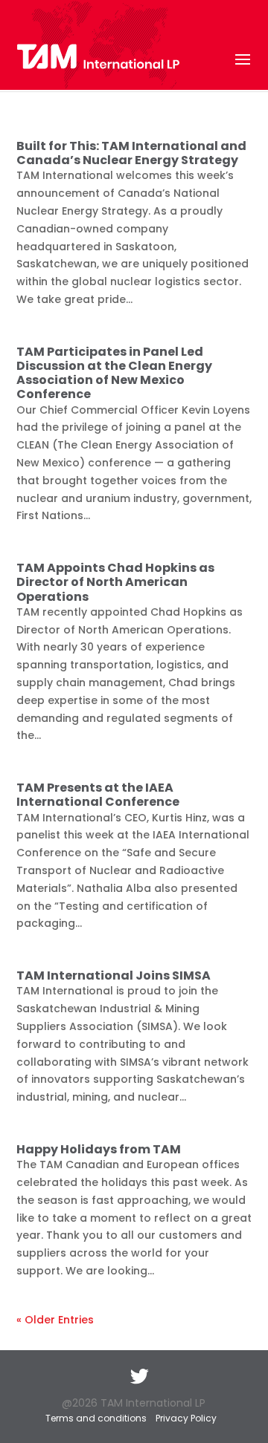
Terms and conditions (96, 1418)
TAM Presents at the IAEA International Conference (97, 794)
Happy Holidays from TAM (98, 1149)
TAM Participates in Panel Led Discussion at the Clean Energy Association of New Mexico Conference (114, 373)
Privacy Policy (186, 1418)
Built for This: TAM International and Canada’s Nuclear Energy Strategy (131, 153)
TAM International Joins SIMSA (113, 975)
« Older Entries (55, 1319)
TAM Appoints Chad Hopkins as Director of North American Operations (115, 582)
